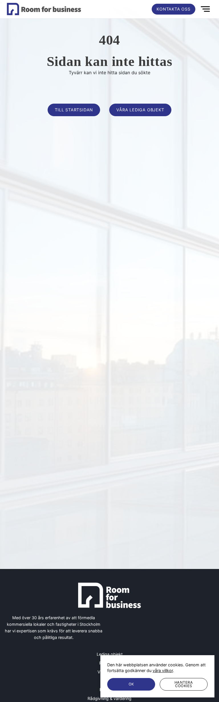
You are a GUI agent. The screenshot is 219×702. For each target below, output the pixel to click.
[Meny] (206, 9)
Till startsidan (74, 109)
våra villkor (163, 670)
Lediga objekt (110, 654)
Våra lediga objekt (140, 109)
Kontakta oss (173, 9)
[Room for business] (44, 9)
